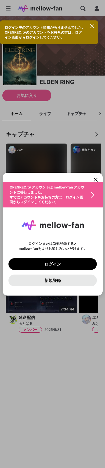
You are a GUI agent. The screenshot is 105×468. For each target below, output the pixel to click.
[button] (53, 194)
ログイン (52, 263)
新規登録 (52, 280)
